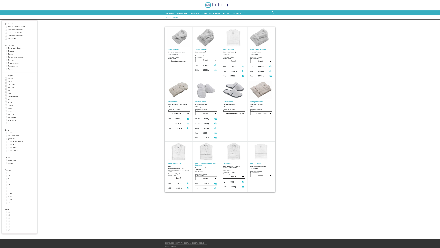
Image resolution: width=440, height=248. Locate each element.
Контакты (179, 243)
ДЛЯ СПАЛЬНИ (182, 13)
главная (168, 17)
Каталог (175, 17)
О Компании (169, 243)
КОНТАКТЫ (237, 13)
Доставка (187, 243)
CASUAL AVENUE (214, 13)
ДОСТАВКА (226, 13)
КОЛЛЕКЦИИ (194, 13)
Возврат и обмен (198, 243)
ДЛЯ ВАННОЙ (170, 13)
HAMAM (204, 13)
